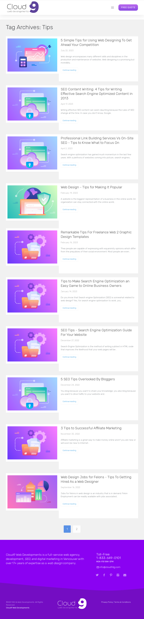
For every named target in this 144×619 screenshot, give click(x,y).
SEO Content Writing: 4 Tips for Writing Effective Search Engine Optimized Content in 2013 (97, 93)
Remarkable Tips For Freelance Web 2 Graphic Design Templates (96, 234)
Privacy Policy (107, 602)
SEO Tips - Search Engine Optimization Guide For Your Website (96, 332)
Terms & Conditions (122, 602)
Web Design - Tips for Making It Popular (91, 187)
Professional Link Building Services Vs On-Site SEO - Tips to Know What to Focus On (97, 140)
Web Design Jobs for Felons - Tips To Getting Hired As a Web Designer (96, 479)
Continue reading (69, 70)
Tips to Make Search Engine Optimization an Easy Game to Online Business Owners (95, 283)
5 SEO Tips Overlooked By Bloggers (88, 379)
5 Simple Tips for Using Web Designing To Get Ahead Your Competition (96, 42)
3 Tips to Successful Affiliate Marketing (91, 428)
